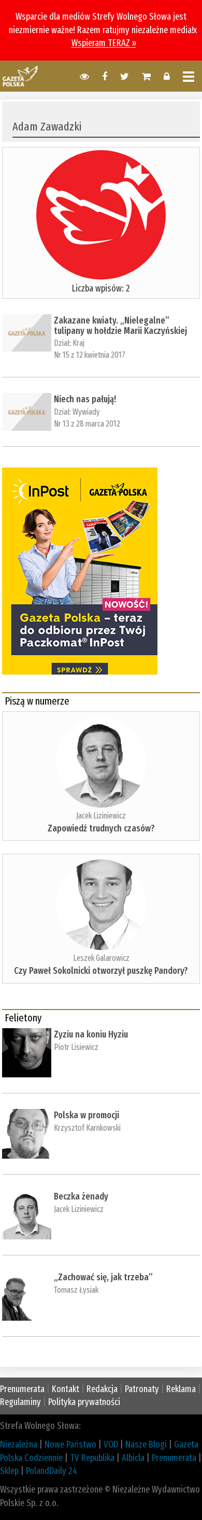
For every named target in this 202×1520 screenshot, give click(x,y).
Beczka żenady (81, 1196)
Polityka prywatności (84, 1402)
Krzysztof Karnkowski (87, 1128)
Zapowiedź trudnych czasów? (101, 828)
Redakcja (102, 1389)
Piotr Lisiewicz (76, 1047)
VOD (111, 1444)
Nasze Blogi (146, 1444)
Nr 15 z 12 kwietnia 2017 (89, 355)
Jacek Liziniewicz (101, 816)
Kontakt (65, 1389)
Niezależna (18, 1444)
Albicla (133, 1458)
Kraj (78, 343)
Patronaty (142, 1389)
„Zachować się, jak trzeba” (103, 1277)
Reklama (181, 1389)
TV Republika (92, 1458)
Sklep (9, 1471)
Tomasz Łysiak (76, 1290)
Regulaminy (20, 1402)
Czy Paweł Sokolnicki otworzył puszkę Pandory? (101, 970)
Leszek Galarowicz (101, 958)
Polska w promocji (86, 1115)
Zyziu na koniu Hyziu (91, 1034)
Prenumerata (22, 1389)
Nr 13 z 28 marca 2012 (87, 424)
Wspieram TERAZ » (103, 43)
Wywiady (86, 412)
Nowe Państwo (70, 1444)
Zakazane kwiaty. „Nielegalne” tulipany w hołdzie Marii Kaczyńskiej (120, 326)
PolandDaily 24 (51, 1471)
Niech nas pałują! (85, 399)
